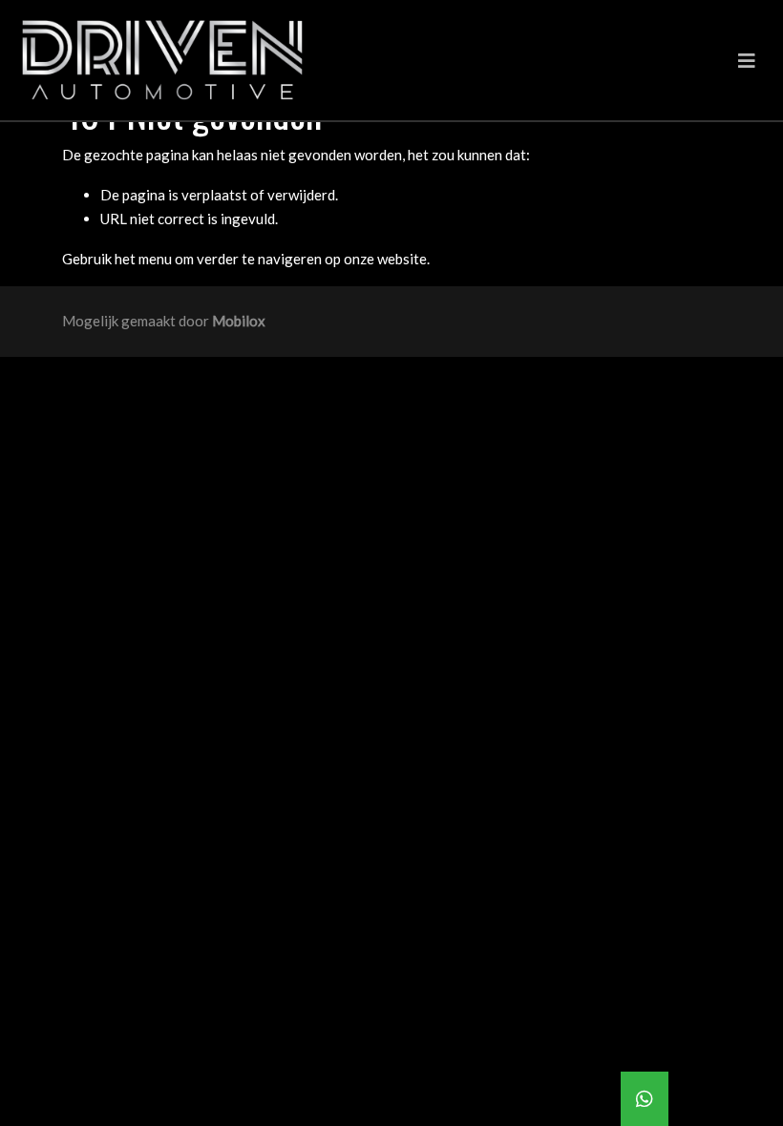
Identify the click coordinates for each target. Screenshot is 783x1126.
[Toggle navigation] (747, 60)
